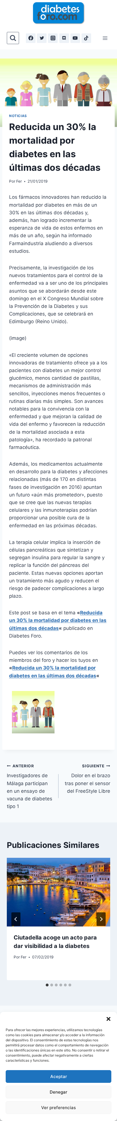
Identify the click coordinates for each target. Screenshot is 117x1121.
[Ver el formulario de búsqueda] (13, 38)
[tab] (47, 985)
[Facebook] (30, 38)
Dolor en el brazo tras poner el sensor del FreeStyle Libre (87, 779)
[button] (108, 1019)
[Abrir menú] (105, 38)
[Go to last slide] (15, 919)
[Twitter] (42, 38)
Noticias (18, 116)
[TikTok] (86, 38)
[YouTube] (75, 38)
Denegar (58, 1092)
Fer (19, 181)
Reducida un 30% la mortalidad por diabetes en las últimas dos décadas (57, 620)
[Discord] (64, 38)
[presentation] (58, 892)
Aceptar (58, 1076)
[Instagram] (53, 38)
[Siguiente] (101, 919)
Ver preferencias (58, 1107)
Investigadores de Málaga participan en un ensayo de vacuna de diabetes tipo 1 (29, 786)
